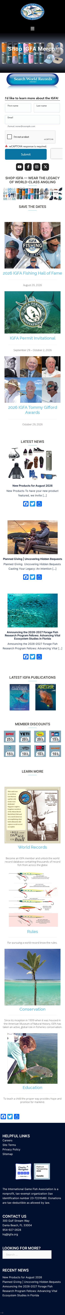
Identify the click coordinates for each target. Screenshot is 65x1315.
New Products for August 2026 (32, 485)
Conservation (33, 1009)
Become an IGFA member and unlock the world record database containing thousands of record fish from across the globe (32, 862)
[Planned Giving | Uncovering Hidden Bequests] (33, 536)
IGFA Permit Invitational (32, 338)
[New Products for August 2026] (33, 463)
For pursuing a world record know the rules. (33, 942)
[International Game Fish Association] (32, 12)
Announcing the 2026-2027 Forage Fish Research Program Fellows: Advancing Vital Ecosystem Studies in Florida (32, 635)
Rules (32, 931)
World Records (32, 847)
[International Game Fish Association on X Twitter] (45, 167)
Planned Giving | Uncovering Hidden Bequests (32, 559)
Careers (7, 1140)
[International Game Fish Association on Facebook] (28, 167)
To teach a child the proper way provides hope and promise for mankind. (33, 1100)
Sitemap (7, 1154)
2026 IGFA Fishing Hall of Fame (32, 273)
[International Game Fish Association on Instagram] (36, 167)
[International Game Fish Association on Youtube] (19, 167)
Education (32, 1087)
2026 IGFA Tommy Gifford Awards (32, 410)
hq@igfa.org (10, 1234)
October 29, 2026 (32, 424)
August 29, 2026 (32, 285)
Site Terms (9, 1145)
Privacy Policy (11, 1149)
